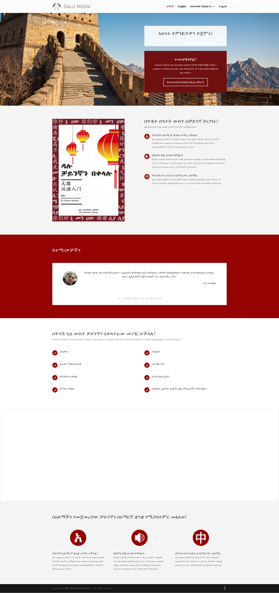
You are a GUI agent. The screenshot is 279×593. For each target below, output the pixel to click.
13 (151, 298)
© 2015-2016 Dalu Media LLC (77, 588)
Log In (223, 6)
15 (157, 298)
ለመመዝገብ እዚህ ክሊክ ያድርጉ (185, 82)
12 (149, 298)
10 (143, 298)
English (182, 6)
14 (154, 298)
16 (160, 298)
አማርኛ (170, 6)
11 (146, 298)
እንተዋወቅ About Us (201, 6)
